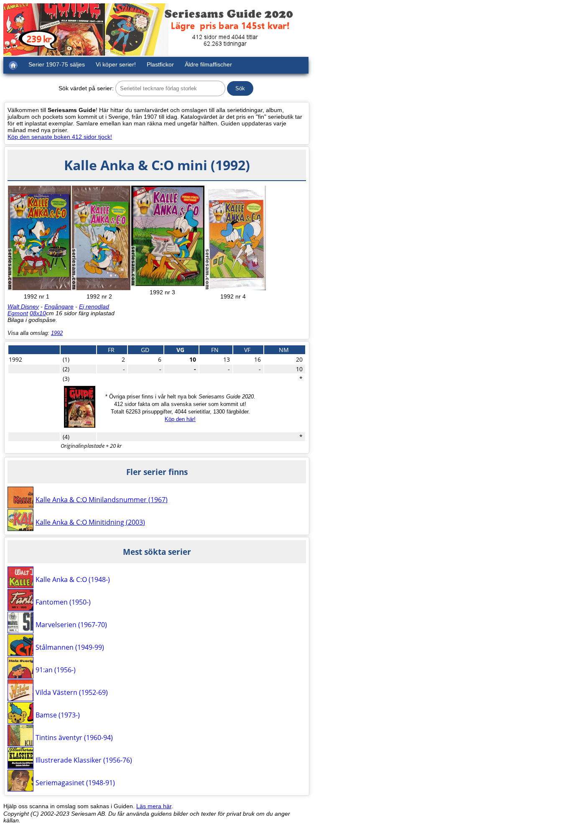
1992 (57, 333)
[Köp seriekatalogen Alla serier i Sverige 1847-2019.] (79, 425)
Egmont (18, 313)
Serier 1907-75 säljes (56, 64)
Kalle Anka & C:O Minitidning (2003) (90, 522)
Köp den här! (180, 419)
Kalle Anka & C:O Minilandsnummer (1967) (102, 499)
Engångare (59, 306)
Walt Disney (23, 306)
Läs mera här (153, 806)
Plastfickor (160, 64)
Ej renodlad (94, 306)
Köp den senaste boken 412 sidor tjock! (60, 136)
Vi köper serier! (116, 64)
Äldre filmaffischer (208, 64)
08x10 (38, 313)
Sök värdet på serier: (86, 88)
